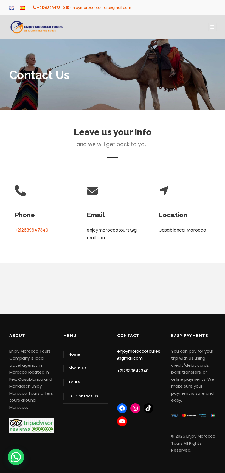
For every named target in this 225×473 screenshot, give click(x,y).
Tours (74, 382)
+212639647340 (51, 7)
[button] (16, 457)
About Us (77, 368)
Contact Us (86, 396)
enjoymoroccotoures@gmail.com (100, 7)
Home (74, 354)
